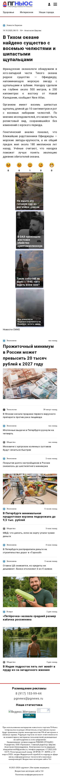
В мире (10, 612)
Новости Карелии (14, 25)
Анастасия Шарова (32, 31)
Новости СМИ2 (11, 329)
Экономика (11, 341)
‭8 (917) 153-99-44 (29, 693)
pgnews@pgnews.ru (28, 698)
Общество (11, 442)
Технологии (12, 410)
